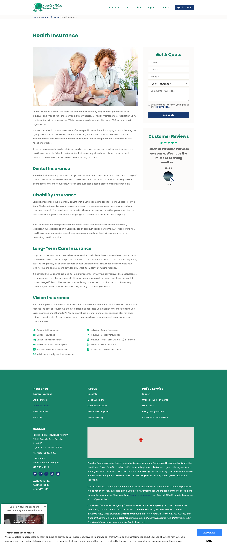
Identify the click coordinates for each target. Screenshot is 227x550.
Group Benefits (40, 411)
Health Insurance (41, 405)
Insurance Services (50, 17)
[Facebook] (40, 474)
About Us (92, 393)
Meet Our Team (95, 399)
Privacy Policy (162, 106)
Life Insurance (40, 399)
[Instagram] (52, 474)
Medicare (37, 417)
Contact (166, 7)
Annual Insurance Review (155, 417)
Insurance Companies (98, 411)
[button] (168, 184)
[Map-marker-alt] (35, 474)
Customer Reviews (97, 405)
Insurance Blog (95, 417)
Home (35, 17)
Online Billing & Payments (155, 399)
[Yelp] (46, 474)
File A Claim (148, 405)
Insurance (114, 7)
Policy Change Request (154, 411)
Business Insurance (42, 393)
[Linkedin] (58, 474)
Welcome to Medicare (140, 495)
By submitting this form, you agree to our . (170, 106)
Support (152, 7)
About (139, 7)
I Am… (128, 7)
